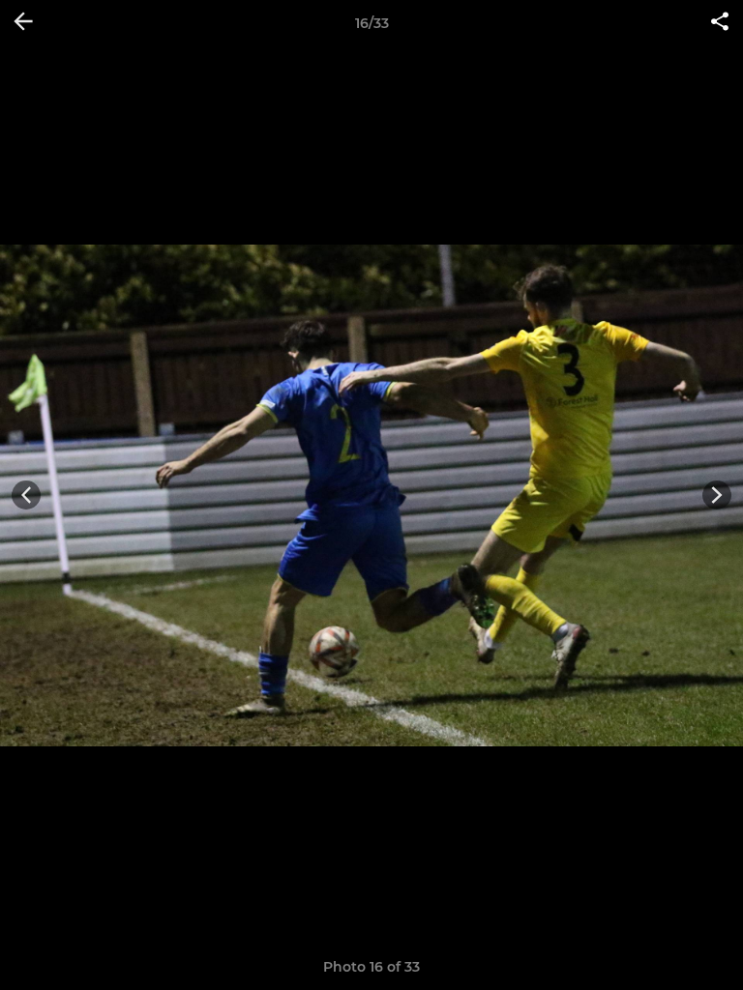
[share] (719, 23)
